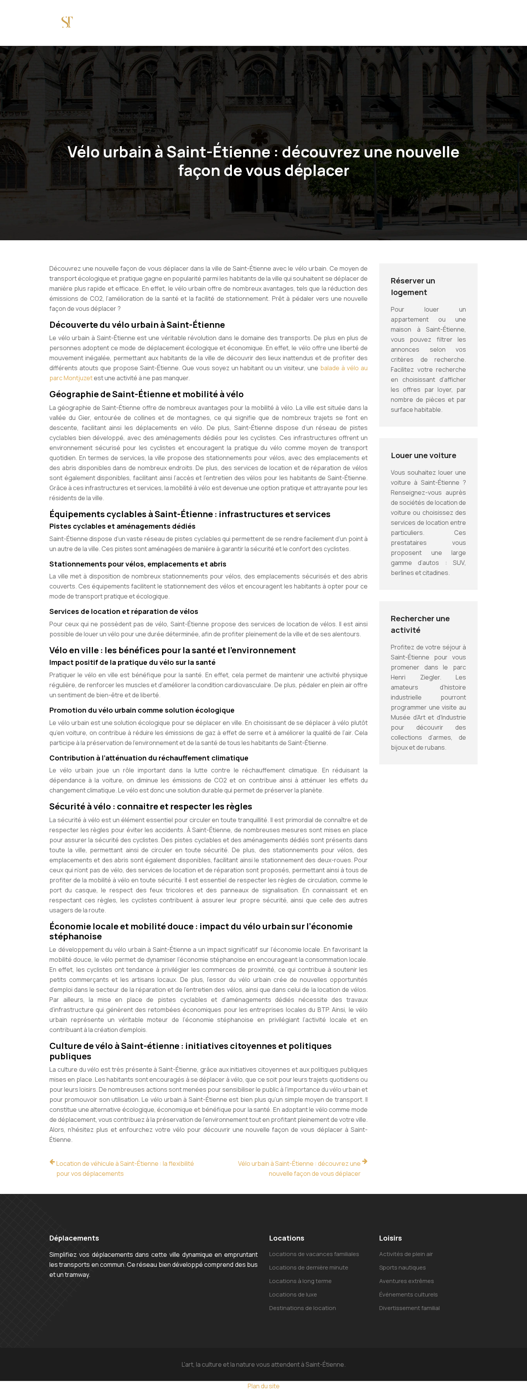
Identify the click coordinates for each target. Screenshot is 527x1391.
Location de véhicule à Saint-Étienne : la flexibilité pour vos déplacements (125, 1168)
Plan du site (264, 1386)
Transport (460, 18)
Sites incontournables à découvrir (149, 22)
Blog (495, 18)
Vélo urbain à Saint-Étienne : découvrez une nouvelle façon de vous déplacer (299, 1168)
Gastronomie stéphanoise (218, 22)
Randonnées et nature (336, 22)
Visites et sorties (280, 22)
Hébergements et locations (398, 22)
